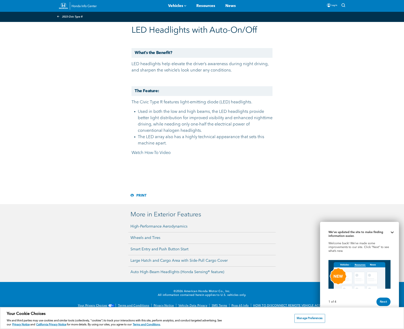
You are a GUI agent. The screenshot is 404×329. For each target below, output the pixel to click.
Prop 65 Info (240, 305)
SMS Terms (219, 305)
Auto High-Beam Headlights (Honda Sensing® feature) (177, 272)
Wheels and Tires (145, 238)
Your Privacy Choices (92, 305)
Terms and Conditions (133, 305)
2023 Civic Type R (72, 17)
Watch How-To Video (151, 153)
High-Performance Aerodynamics (158, 226)
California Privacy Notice (51, 324)
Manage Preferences (310, 318)
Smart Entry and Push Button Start (159, 249)
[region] (202, 318)
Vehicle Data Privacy (192, 305)
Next (383, 301)
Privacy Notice (164, 305)
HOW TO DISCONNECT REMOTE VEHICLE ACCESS (289, 305)
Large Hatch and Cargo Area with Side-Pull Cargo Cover (179, 261)
